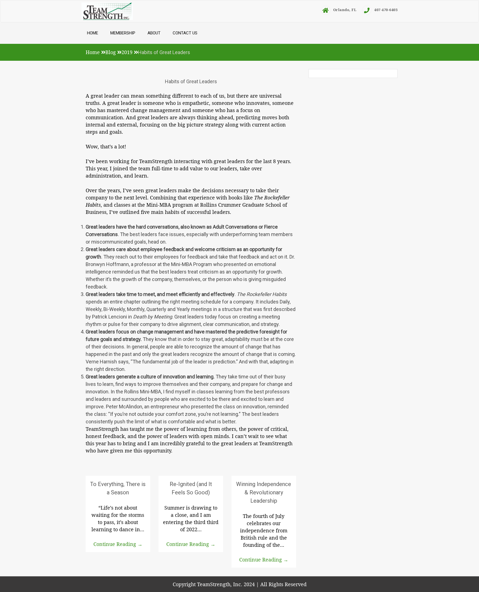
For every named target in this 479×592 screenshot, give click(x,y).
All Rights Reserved (283, 584)
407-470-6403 (386, 9)
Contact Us (185, 33)
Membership (122, 33)
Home (92, 33)
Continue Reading (117, 544)
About (153, 33)
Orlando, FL (345, 9)
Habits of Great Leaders (191, 81)
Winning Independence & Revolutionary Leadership (263, 492)
